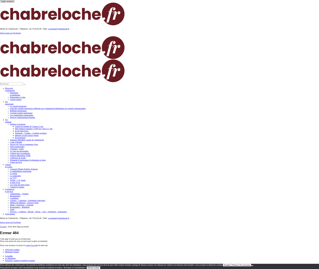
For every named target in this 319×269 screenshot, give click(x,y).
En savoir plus (245, 265)
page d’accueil (32, 245)
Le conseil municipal (18, 106)
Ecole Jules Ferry (22, 131)
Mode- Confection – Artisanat (21, 205)
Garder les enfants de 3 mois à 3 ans (29, 126)
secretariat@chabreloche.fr (58, 29)
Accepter (227, 265)
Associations (10, 214)
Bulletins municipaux (18, 111)
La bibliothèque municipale (20, 171)
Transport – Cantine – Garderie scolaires (31, 133)
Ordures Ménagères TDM (20, 156)
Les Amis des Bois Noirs (20, 185)
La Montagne (10, 258)
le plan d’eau (15, 182)
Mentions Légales (12, 252)
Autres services (16, 162)
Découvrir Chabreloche (10, 89)
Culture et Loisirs (8, 166)
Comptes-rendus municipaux (21, 113)
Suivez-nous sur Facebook (10, 33)
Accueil (3, 227)
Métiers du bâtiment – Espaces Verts (24, 203)
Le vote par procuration (19, 151)
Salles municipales (17, 147)
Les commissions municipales (21, 115)
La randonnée (15, 176)
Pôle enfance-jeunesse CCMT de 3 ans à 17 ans (33, 129)
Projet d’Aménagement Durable (22, 117)
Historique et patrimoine (15, 94)
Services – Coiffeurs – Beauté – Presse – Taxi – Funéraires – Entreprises (38, 212)
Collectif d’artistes (17, 187)
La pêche (13, 174)
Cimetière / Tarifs (17, 149)
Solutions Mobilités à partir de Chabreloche (27, 140)
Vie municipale (9, 103)
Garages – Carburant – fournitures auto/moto (27, 200)
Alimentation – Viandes (19, 194)
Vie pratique (8, 121)
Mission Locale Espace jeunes (27, 135)
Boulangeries (15, 196)
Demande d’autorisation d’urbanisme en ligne (28, 160)
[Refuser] (252, 265)
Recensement (20, 138)
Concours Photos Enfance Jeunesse (24, 169)
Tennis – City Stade (17, 180)
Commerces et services (9, 190)
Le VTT (13, 178)
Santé (12, 209)
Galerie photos (15, 99)
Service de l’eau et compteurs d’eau (24, 144)
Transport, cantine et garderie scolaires (20, 261)
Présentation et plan (17, 97)
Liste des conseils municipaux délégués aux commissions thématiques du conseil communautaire (48, 108)
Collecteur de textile (18, 158)
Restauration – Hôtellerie (20, 207)
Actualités (9, 256)
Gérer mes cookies (12, 250)
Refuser (235, 265)
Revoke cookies (93, 268)
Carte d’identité (16, 142)
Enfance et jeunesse (17, 124)
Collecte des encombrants (20, 153)
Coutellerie (14, 198)
